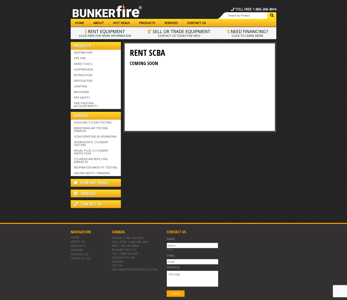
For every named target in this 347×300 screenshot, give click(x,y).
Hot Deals (121, 23)
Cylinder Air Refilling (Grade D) (91, 160)
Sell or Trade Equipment (180, 32)
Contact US (91, 204)
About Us (78, 241)
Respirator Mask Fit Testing (95, 167)
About (98, 23)
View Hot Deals (93, 183)
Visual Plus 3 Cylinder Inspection (91, 152)
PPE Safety (82, 97)
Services (171, 23)
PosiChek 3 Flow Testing (92, 122)
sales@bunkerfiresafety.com (134, 269)
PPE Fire (80, 58)
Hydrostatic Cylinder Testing (91, 143)
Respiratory (83, 52)
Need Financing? (249, 32)
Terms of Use (81, 258)
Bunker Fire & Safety (107, 11)
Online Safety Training (92, 173)
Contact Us (196, 23)
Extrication (83, 75)
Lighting (80, 86)
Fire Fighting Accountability (86, 104)
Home (79, 23)
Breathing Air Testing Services (91, 129)
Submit (175, 293)
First (170, 250)
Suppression (83, 69)
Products (147, 23)
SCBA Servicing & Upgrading (95, 136)
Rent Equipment (105, 32)
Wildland (81, 92)
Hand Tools (83, 64)
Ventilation (83, 81)
